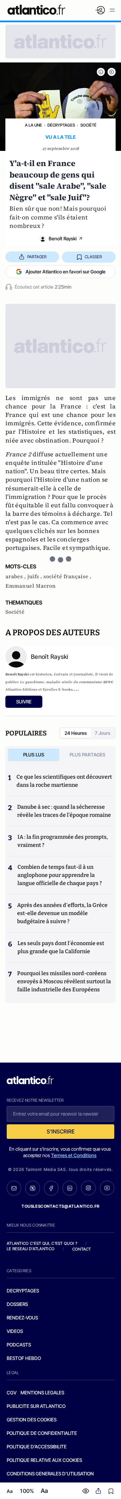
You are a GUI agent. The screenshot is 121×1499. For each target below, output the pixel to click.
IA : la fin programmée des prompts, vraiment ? (62, 841)
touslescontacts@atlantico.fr (60, 1206)
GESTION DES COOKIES (31, 1419)
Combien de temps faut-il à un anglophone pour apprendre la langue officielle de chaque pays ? (59, 875)
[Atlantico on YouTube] (107, 1188)
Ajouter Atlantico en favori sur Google (66, 271)
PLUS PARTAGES (88, 754)
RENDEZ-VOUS (22, 1317)
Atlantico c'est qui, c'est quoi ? (42, 1243)
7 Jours (102, 733)
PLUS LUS (33, 754)
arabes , (16, 576)
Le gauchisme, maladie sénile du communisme (61, 682)
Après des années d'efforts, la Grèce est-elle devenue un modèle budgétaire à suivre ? (62, 913)
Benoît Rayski (63, 238)
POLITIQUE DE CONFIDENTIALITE (42, 1433)
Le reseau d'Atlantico (30, 1248)
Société (88, 125)
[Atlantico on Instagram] (88, 1188)
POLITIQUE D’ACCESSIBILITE (37, 1446)
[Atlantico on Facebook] (51, 1188)
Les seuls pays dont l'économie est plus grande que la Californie (60, 947)
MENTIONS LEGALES (42, 1392)
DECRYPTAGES (23, 1290)
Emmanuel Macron (30, 586)
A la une (33, 125)
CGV (11, 1392)
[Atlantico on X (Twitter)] (32, 1188)
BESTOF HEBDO (24, 1358)
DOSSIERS (17, 1304)
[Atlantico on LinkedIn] (70, 1188)
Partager (36, 256)
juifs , (35, 576)
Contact (81, 1249)
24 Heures (76, 733)
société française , (67, 576)
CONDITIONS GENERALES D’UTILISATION (50, 1473)
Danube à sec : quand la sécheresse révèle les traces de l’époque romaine (64, 811)
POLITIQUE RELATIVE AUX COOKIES (44, 1460)
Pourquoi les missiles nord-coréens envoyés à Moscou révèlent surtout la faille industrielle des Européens (64, 981)
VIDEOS (15, 1331)
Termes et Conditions (73, 1155)
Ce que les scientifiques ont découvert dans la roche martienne (64, 781)
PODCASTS (19, 1344)
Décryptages (61, 125)
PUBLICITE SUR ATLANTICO (36, 1406)
